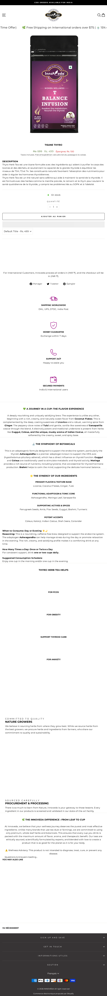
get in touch (53, 947)
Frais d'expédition (43, 155)
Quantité (53, 201)
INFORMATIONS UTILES (53, 956)
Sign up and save (53, 938)
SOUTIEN (53, 965)
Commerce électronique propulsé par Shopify (53, 994)
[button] (53, 224)
